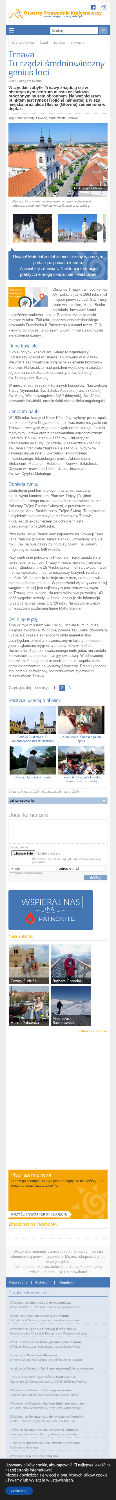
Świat (43, 43)
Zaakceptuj (19, 1490)
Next (98, 227)
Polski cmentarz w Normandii (47, 1315)
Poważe (41, 118)
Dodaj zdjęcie (19, 847)
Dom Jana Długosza (42, 1355)
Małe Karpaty (25, 118)
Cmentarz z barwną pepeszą (50, 1302)
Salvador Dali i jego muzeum (48, 1368)
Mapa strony (17, 1282)
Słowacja (77, 43)
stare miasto (57, 118)
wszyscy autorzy (94, 1031)
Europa (59, 43)
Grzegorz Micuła (29, 81)
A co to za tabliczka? (44, 1456)
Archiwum (42, 1282)
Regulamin (67, 1282)
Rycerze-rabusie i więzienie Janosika (56, 1416)
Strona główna (23, 43)
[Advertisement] (58, 1108)
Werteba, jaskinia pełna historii (58, 1342)
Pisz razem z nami (31, 1175)
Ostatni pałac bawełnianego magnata (56, 1403)
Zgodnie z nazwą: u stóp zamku (52, 1329)
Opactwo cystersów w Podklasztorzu (49, 1377)
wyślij (95, 877)
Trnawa (72, 118)
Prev (17, 227)
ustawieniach (61, 1480)
